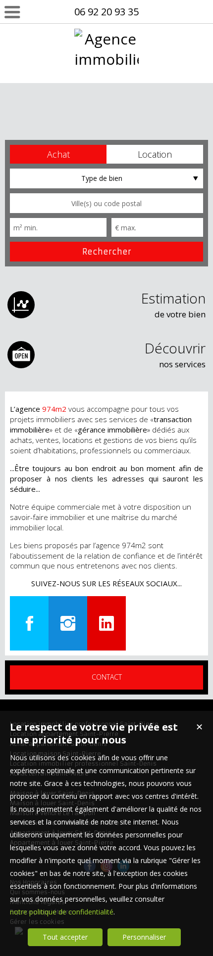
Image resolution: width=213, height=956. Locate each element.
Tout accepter (65, 937)
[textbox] (106, 203)
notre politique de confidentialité (61, 911)
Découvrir (175, 354)
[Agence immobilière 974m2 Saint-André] (106, 120)
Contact (107, 677)
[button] (58, 154)
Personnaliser (144, 937)
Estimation (173, 304)
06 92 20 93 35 (106, 11)
